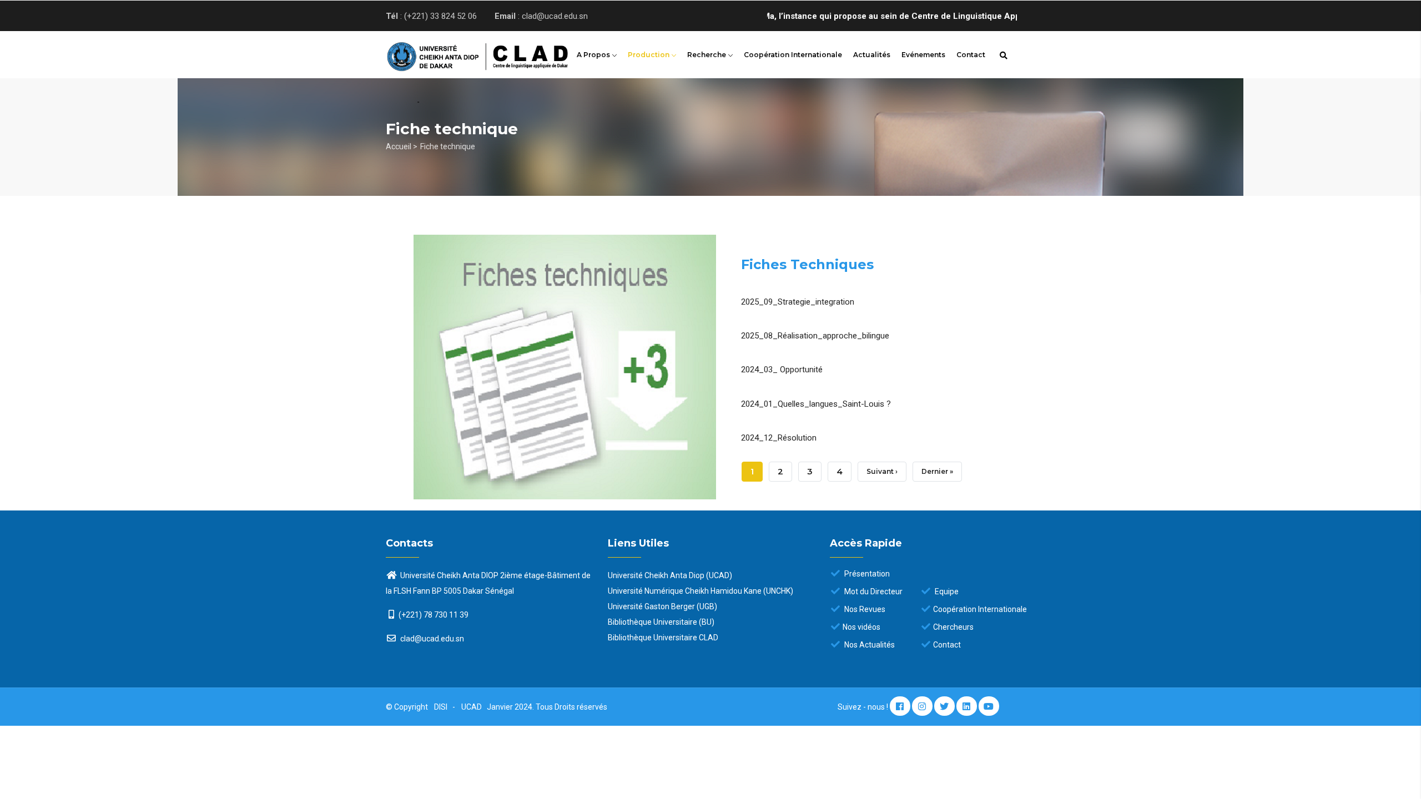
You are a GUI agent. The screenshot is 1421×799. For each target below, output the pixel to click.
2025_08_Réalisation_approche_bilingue (815, 336)
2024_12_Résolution (779, 438)
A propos (594, 54)
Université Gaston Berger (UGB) (662, 606)
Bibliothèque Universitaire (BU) (661, 622)
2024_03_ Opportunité (782, 370)
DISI (440, 706)
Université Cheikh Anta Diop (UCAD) (670, 575)
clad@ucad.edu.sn (431, 638)
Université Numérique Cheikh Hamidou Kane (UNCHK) (700, 590)
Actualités (871, 54)
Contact (970, 54)
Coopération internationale (793, 54)
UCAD (472, 706)
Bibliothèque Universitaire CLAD (663, 637)
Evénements (923, 54)
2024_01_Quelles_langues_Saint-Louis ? (816, 404)
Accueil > (401, 146)
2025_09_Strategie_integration (797, 302)
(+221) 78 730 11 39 (433, 614)
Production (649, 54)
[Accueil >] (461, 53)
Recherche (707, 54)
